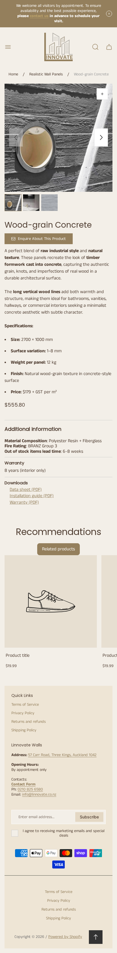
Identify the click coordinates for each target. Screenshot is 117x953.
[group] (13, 202)
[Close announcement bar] (109, 13)
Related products (58, 549)
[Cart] (109, 47)
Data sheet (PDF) (26, 489)
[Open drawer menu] (7, 46)
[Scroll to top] (96, 937)
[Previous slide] (16, 137)
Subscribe (89, 816)
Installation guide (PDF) (32, 496)
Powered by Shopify (65, 937)
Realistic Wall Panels (46, 74)
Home (13, 74)
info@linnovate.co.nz (39, 794)
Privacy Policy (22, 713)
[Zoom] (102, 94)
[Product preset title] (51, 601)
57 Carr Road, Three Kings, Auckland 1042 (62, 755)
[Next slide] (101, 137)
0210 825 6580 (30, 789)
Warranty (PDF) (24, 502)
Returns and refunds (28, 721)
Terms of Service (25, 704)
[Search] (95, 47)
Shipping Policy (23, 730)
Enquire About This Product (42, 239)
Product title (18, 655)
